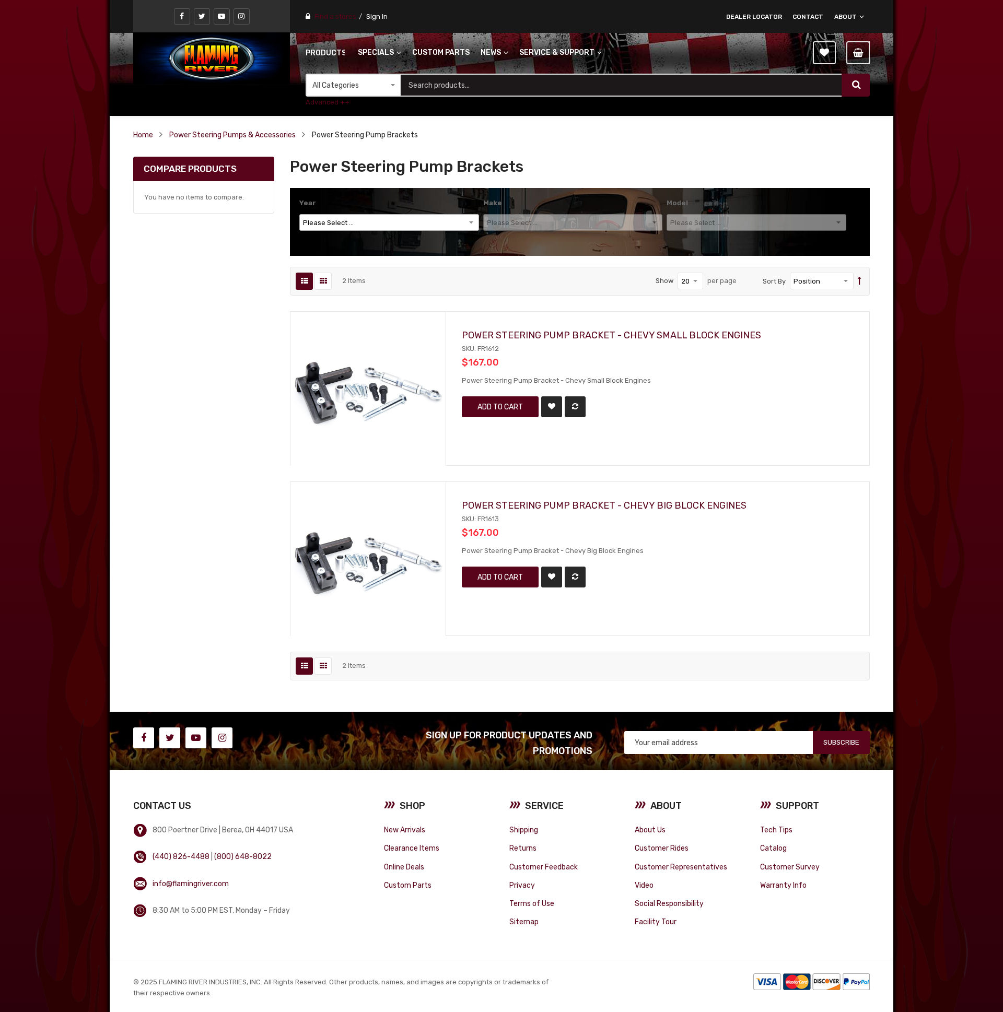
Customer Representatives (681, 867)
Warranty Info (783, 885)
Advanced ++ (327, 102)
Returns (523, 848)
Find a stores (335, 16)
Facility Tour (656, 921)
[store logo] (211, 58)
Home (143, 135)
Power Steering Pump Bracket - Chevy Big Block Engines (604, 505)
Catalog (773, 848)
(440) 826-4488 (181, 856)
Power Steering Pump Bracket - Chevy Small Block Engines (611, 335)
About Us (650, 830)
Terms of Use (531, 903)
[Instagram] (242, 16)
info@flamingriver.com (191, 883)
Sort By (774, 281)
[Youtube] (222, 16)
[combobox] (621, 85)
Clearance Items (411, 848)
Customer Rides (662, 848)
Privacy (522, 885)
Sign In (377, 16)
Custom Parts (407, 885)
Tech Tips (776, 830)
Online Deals (404, 867)
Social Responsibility (669, 903)
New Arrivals (404, 830)
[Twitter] (202, 16)
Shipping (523, 830)
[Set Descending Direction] (859, 281)
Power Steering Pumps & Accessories (232, 135)
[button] (551, 406)
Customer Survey (790, 867)
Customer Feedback (543, 867)
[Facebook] (182, 16)
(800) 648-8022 (243, 856)
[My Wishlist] (824, 52)
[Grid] (323, 281)
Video (644, 885)
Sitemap (524, 921)
